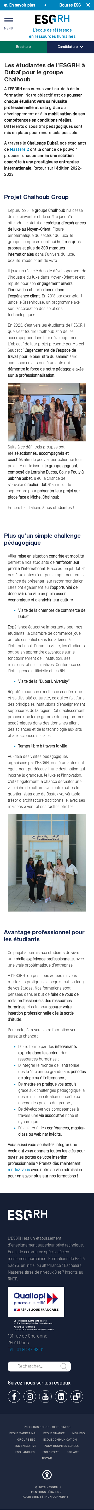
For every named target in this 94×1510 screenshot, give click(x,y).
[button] (47, 1475)
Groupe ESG (26, 1439)
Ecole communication (60, 1439)
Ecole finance (53, 1433)
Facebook (14, 1396)
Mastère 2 (19, 149)
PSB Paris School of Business (47, 1427)
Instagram (30, 1396)
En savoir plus (14, 5)
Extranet (76, 1396)
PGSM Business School (61, 1446)
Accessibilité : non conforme (45, 1497)
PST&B (47, 1458)
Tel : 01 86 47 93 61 (26, 1349)
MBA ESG (78, 1433)
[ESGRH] (52, 19)
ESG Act (73, 1452)
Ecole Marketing (22, 1433)
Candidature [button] (68, 47)
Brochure (23, 47)
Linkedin (61, 1396)
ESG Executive (25, 1446)
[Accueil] (27, 1222)
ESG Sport (51, 1452)
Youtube (45, 1396)
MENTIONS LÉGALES (45, 1492)
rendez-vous (19, 1169)
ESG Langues (25, 1452)
